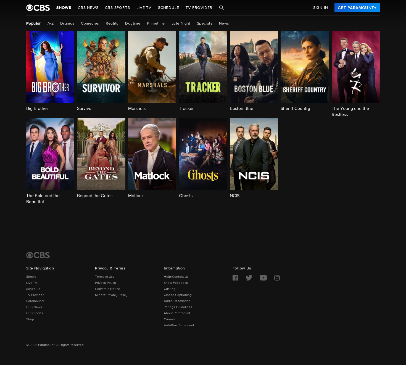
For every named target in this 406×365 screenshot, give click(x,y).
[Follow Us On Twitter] (249, 278)
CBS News (34, 307)
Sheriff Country (295, 109)
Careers (170, 319)
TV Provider (199, 8)
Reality (112, 23)
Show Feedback (176, 283)
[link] (357, 7)
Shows (63, 8)
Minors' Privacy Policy (111, 295)
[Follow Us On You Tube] (263, 278)
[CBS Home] (38, 255)
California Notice (107, 289)
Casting (169, 289)
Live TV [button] (143, 8)
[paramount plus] (38, 7)
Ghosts (186, 196)
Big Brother (37, 109)
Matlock (136, 196)
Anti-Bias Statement (179, 325)
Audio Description (177, 301)
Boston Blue (241, 109)
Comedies (90, 23)
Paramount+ (35, 301)
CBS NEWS (88, 8)
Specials (204, 23)
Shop (30, 319)
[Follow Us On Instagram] (277, 278)
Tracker (186, 109)
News (224, 23)
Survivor (85, 109)
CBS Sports (34, 313)
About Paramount (177, 313)
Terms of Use (105, 277)
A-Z (51, 23)
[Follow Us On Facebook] (235, 278)
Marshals (137, 109)
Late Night (181, 23)
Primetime (156, 23)
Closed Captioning (178, 295)
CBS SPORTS (117, 8)
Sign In (320, 8)
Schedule (168, 8)
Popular (33, 23)
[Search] (221, 7)
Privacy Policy (105, 283)
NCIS (234, 196)
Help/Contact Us (176, 277)
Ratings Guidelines (178, 307)
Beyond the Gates (94, 196)
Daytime (132, 23)
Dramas (67, 23)
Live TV (31, 283)
